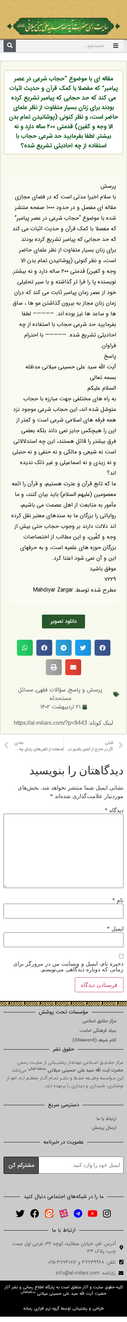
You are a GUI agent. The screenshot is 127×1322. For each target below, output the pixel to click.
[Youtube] (92, 1214)
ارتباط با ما (106, 1119)
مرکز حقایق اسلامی (99, 1021)
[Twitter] (20, 1214)
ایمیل (115, 928)
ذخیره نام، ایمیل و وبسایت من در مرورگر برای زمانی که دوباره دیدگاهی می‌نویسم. (68, 966)
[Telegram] (78, 1214)
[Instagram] (107, 1214)
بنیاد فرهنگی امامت (97, 1030)
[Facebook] (35, 1214)
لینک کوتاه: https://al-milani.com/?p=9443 (63, 723)
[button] (102, 648)
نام (117, 900)
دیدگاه (114, 810)
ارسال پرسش (104, 1127)
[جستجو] (10, 46)
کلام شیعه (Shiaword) (94, 1040)
